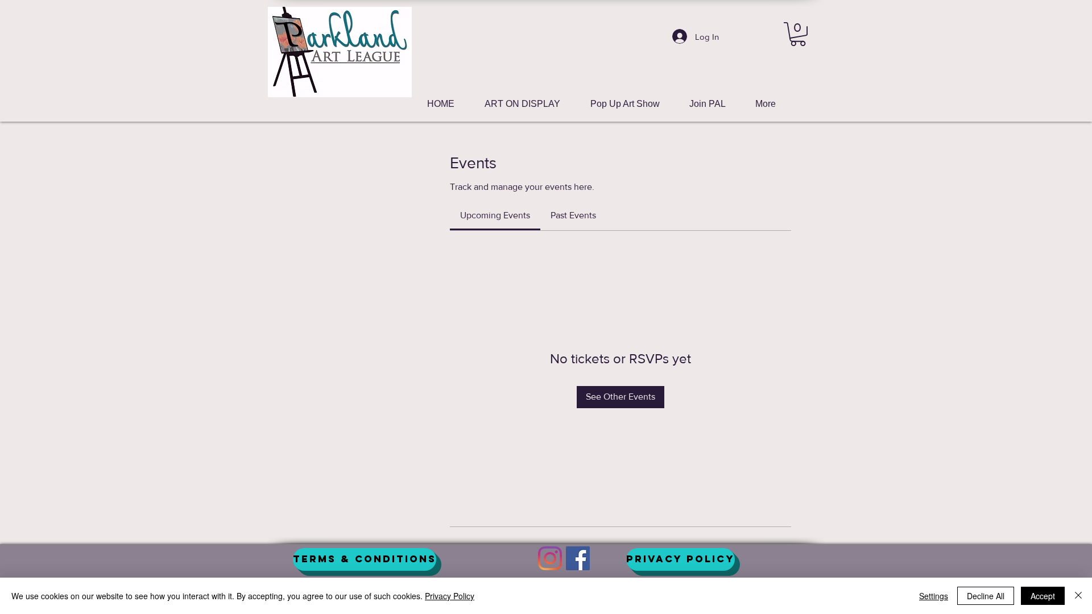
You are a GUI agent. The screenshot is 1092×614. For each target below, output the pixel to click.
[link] (495, 215)
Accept (1043, 595)
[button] (798, 34)
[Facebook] (578, 558)
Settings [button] (933, 595)
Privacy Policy (449, 595)
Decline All (985, 595)
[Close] (1078, 596)
